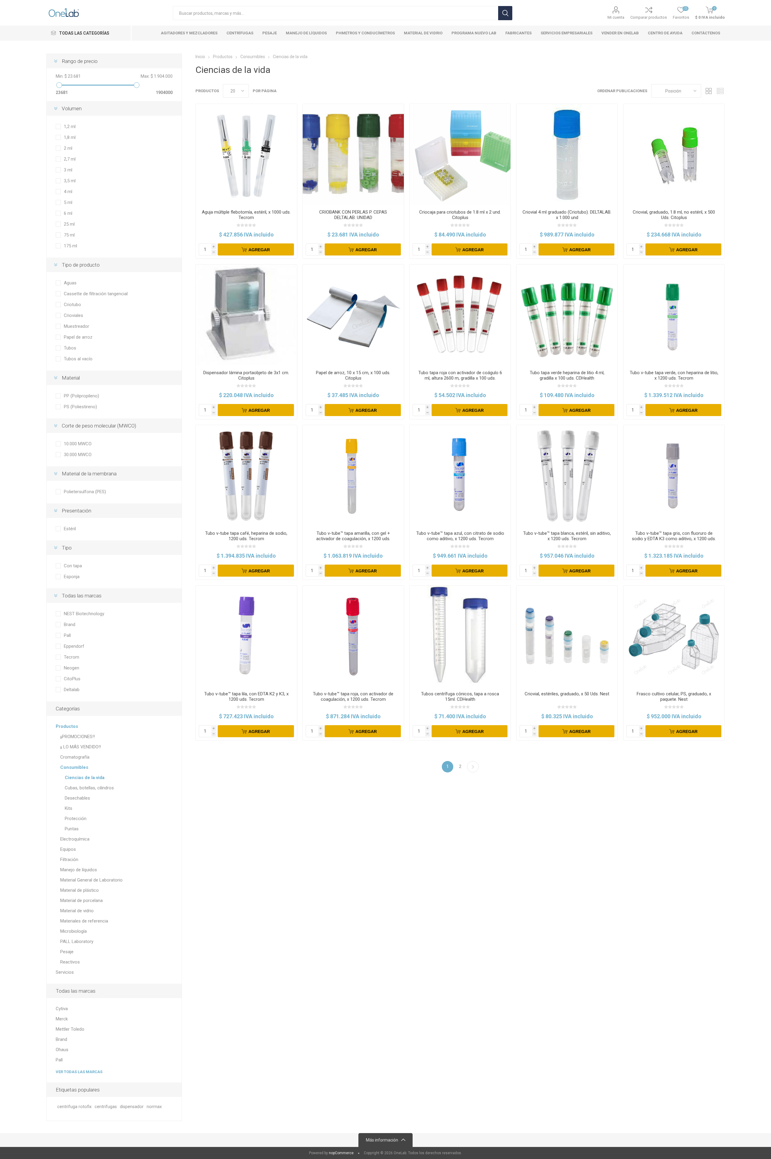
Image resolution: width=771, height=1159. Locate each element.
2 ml (68, 148)
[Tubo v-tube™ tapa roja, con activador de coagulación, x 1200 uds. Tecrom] (353, 636)
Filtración (69, 859)
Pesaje (66, 951)
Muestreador (76, 326)
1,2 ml (70, 126)
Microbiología (73, 931)
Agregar (259, 249)
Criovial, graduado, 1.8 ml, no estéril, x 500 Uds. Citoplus (674, 214)
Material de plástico (79, 890)
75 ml (69, 235)
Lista (720, 91)
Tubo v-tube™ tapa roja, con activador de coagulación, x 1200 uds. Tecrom (353, 696)
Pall (67, 635)
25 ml (69, 224)
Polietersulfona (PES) (85, 491)
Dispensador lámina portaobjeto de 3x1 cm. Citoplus (246, 375)
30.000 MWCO (78, 454)
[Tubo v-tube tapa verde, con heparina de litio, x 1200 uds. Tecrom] (673, 315)
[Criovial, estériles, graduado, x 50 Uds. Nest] (567, 636)
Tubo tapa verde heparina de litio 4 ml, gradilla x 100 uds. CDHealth (567, 375)
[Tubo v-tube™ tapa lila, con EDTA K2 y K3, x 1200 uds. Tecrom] (246, 636)
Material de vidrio (77, 910)
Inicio (200, 56)
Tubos (70, 348)
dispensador (132, 1106)
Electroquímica (74, 839)
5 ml (68, 202)
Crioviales (73, 315)
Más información (382, 1140)
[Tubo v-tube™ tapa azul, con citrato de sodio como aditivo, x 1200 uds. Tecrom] (460, 475)
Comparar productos (648, 17)
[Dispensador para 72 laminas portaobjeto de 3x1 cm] (246, 315)
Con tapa (73, 566)
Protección (75, 818)
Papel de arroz (78, 337)
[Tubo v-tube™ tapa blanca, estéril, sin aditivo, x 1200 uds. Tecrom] (567, 475)
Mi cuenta (615, 17)
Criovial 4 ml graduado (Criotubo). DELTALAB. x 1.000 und (567, 214)
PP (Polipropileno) (81, 396)
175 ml (70, 246)
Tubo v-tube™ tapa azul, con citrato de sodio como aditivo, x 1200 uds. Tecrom (460, 536)
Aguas (70, 283)
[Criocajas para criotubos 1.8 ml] (460, 154)
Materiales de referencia (84, 921)
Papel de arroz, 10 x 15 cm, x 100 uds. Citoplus (353, 375)
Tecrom (71, 657)
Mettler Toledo (70, 1029)
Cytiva (62, 1008)
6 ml (68, 213)
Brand (69, 624)
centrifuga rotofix (74, 1106)
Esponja (72, 576)
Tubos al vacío (78, 359)
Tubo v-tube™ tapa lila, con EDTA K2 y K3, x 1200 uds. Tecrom (246, 696)
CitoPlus (72, 678)
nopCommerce (341, 1153)
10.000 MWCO (78, 443)
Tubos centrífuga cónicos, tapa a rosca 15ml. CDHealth (460, 696)
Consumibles (74, 767)
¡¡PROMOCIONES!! (77, 736)
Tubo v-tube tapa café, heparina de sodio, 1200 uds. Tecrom (246, 536)
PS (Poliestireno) (80, 406)
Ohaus (62, 1049)
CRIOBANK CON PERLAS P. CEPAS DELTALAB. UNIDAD (353, 214)
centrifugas (106, 1106)
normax (154, 1106)
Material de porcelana (81, 900)
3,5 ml (70, 180)
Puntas (72, 829)
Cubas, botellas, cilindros (89, 788)
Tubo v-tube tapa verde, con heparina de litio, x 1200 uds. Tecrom (674, 375)
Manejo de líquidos (78, 869)
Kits (68, 808)
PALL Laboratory (76, 941)
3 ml (68, 170)
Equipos (68, 849)
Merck (62, 1019)
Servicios (65, 972)
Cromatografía (74, 757)
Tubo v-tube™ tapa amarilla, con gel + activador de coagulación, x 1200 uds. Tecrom (353, 539)
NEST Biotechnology (84, 613)
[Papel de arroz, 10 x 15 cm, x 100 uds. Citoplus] (353, 315)
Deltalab (72, 689)
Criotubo (72, 304)
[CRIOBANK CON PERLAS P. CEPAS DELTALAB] (353, 154)
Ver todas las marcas (79, 1072)
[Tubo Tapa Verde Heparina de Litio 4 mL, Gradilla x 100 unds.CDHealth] (567, 315)
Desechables (77, 798)
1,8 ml (70, 137)
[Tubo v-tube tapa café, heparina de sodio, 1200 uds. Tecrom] (246, 475)
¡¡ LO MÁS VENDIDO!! (80, 747)
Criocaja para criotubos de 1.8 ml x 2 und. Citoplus (460, 214)
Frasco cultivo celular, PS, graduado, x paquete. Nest (674, 696)
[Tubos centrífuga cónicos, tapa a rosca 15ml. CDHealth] (460, 636)
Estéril (70, 528)
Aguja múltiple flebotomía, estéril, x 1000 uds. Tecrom (246, 214)
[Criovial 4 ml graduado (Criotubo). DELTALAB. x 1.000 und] (567, 154)
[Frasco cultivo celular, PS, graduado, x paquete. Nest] (673, 636)
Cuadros (708, 91)
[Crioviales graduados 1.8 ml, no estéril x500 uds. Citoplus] (673, 154)
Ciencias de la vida (85, 777)
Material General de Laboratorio (91, 880)
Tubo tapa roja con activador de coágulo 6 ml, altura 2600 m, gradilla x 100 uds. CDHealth (460, 378)
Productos (67, 726)
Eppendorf (74, 646)
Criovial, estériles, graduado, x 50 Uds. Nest (567, 694)
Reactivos (70, 962)
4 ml (68, 191)
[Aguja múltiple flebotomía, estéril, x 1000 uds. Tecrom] (246, 154)
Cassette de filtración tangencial (96, 293)
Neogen (71, 668)
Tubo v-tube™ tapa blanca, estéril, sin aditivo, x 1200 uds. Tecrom (567, 536)
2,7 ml (70, 159)
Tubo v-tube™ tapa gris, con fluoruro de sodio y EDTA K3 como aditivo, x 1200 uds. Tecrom (674, 539)
